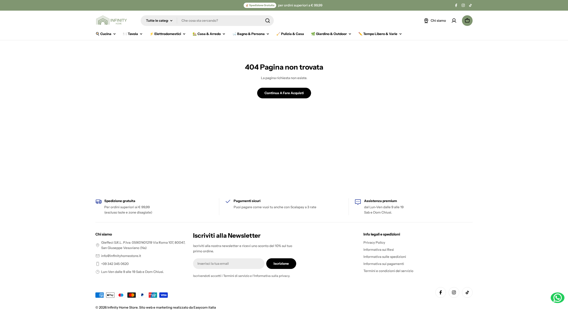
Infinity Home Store (122, 307)
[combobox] (207, 20)
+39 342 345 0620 (115, 264)
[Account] (454, 20)
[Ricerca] (267, 20)
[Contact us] (557, 297)
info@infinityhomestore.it (121, 256)
